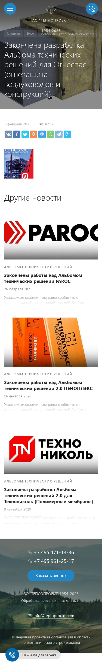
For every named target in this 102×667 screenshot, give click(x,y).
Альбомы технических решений (38, 267)
